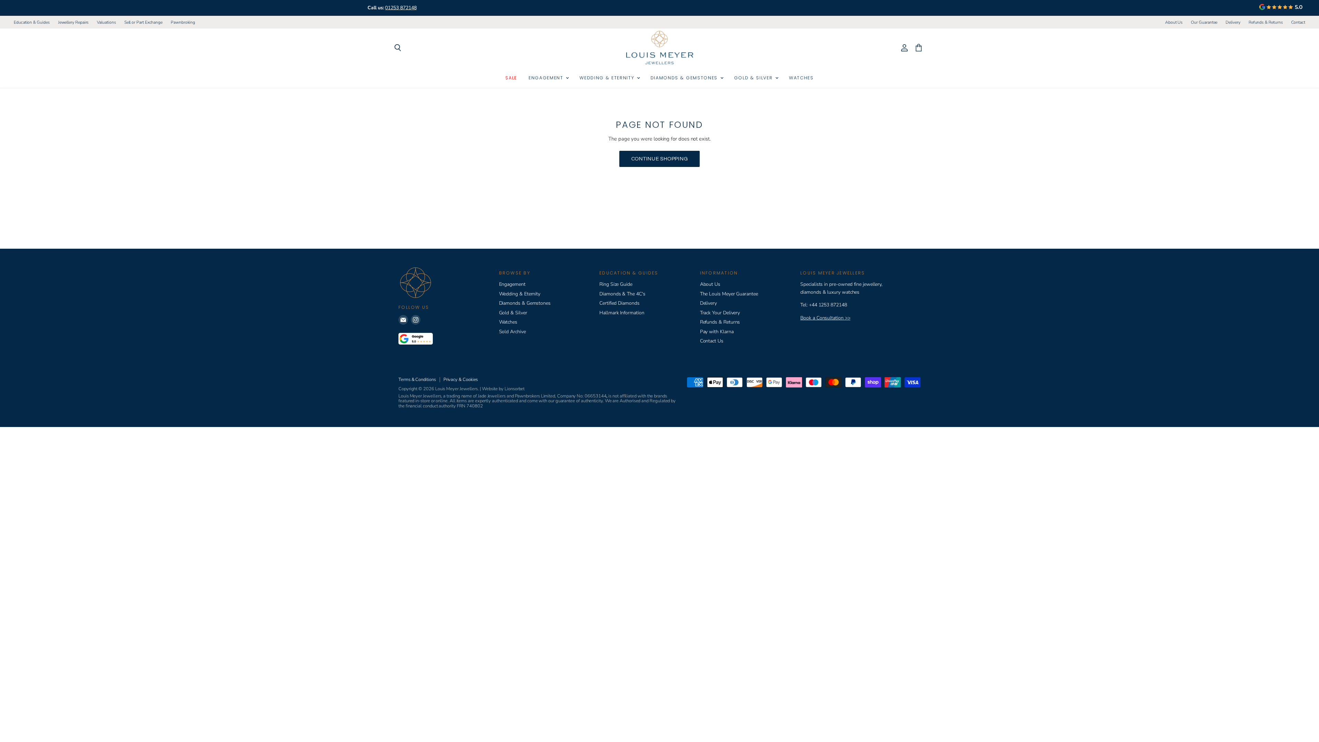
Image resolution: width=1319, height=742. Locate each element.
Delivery (1233, 22)
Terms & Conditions (417, 379)
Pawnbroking (183, 22)
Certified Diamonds (619, 303)
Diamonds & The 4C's (622, 294)
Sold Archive (512, 331)
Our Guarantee (1204, 22)
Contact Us (711, 341)
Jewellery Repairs (73, 22)
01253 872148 (400, 7)
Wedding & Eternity (607, 78)
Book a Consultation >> (825, 318)
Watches (801, 78)
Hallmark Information (621, 313)
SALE (511, 78)
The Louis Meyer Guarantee (729, 294)
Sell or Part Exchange (143, 22)
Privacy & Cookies (460, 379)
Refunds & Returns (1266, 22)
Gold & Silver (754, 78)
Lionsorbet (515, 389)
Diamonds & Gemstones (685, 78)
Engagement (547, 78)
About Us (1174, 22)
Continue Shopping (659, 158)
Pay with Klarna (717, 331)
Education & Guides (32, 22)
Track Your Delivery (720, 313)
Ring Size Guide (615, 284)
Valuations (106, 22)
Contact (1298, 22)
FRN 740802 (470, 406)
